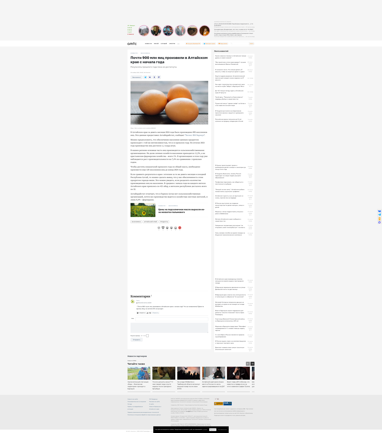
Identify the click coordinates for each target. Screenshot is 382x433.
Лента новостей (221, 51)
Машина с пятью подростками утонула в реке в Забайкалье (229, 212)
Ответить (156, 313)
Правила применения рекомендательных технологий (143, 412)
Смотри (172, 43)
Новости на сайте (133, 399)
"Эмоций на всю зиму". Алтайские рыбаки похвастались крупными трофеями (229, 190)
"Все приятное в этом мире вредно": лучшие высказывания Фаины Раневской (230, 63)
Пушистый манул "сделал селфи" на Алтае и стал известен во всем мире (230, 104)
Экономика (145, 53)
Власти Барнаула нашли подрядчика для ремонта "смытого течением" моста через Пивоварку (229, 312)
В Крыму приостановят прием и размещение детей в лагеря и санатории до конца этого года (230, 167)
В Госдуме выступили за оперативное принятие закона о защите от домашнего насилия (229, 113)
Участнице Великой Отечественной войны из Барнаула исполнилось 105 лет (230, 320)
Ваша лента (223, 43)
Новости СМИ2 (132, 360)
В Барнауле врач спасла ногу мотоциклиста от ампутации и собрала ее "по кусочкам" (230, 296)
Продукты (164, 222)
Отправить (136, 339)
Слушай (164, 43)
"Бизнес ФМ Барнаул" (195, 135)
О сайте (151, 404)
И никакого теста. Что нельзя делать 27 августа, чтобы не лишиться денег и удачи (230, 70)
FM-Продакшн (153, 399)
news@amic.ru (189, 411)
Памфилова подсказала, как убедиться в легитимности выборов (229, 183)
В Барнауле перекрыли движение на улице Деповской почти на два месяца (230, 288)
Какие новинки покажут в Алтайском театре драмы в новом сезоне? (230, 57)
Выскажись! (137, 77)
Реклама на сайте (154, 401)
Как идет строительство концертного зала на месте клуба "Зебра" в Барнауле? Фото (230, 85)
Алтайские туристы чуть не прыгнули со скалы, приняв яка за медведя (229, 197)
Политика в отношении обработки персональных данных (144, 415)
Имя (132, 318)
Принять (213, 430)
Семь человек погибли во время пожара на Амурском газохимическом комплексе (230, 234)
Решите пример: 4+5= (138, 335)
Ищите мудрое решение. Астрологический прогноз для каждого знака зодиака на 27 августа (230, 78)
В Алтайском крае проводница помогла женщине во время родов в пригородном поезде (229, 281)
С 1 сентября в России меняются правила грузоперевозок (229, 336)
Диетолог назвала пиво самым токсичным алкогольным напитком (229, 348)
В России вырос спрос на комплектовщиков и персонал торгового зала (230, 342)
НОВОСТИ (134, 53)
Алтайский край (150, 222)
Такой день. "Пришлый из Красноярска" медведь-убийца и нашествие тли (229, 98)
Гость (137, 300)
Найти (251, 43)
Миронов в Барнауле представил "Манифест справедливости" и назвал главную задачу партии (230, 328)
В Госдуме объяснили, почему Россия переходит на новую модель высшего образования (228, 175)
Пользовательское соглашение (137, 401)
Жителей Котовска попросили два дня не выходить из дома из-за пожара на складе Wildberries (229, 304)
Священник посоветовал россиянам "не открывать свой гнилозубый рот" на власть (230, 226)
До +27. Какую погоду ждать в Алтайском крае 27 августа (229, 91)
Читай (156, 43)
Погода (130, 404)
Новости (148, 43)
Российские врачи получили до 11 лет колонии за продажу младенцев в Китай (229, 120)
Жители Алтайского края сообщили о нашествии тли (228, 220)
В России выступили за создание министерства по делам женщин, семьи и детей (229, 205)
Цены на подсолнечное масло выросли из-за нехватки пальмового (181, 210)
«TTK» (152, 431)
